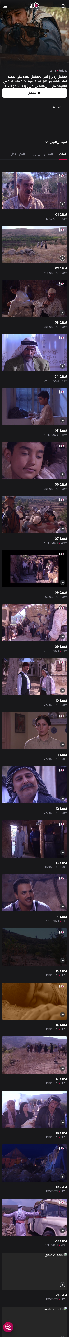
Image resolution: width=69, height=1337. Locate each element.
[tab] (63, 154)
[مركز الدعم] (8, 1327)
